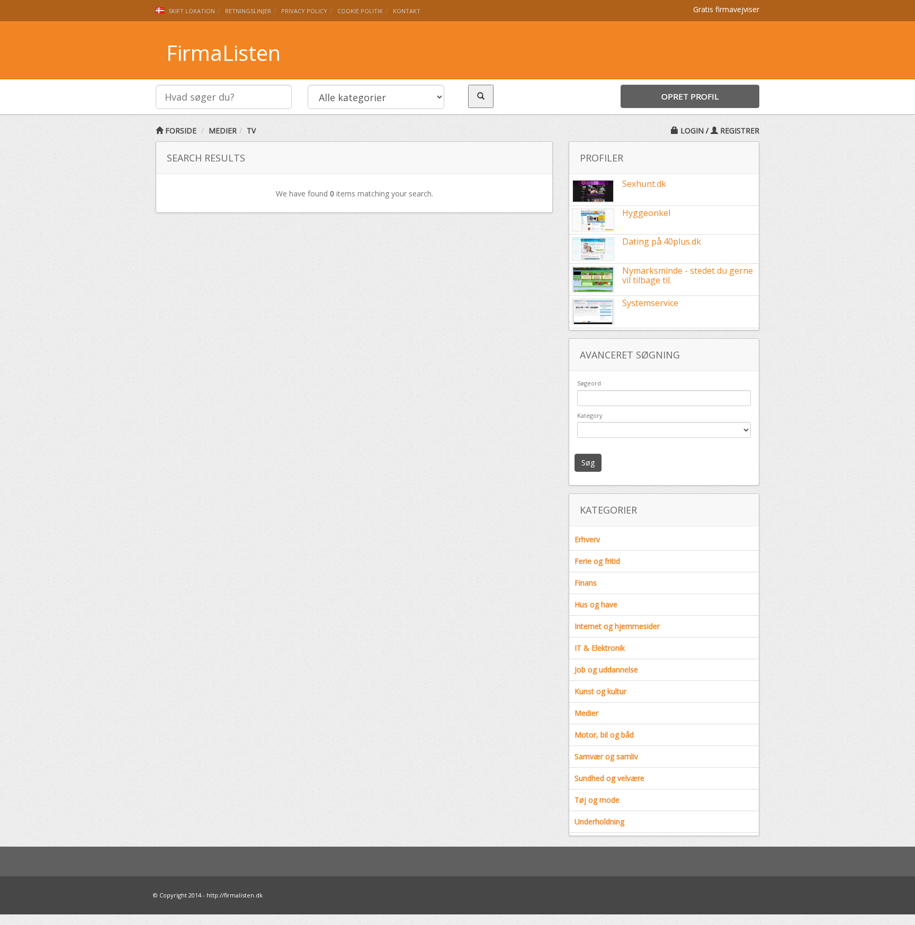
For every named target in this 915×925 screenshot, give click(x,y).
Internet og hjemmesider (617, 626)
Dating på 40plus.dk (661, 241)
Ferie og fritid (597, 561)
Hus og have (596, 604)
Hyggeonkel (646, 213)
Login (692, 130)
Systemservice (650, 303)
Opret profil (690, 96)
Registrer (738, 130)
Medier (223, 130)
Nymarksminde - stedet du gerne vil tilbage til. (687, 275)
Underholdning (599, 821)
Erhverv (587, 539)
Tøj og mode (597, 800)
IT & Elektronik (600, 648)
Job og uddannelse (606, 669)
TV (251, 130)
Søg (588, 462)
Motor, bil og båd (604, 735)
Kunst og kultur (600, 691)
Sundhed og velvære (609, 778)
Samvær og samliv (606, 756)
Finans (586, 583)
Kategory (590, 415)
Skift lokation (191, 11)
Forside (179, 130)
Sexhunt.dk (644, 184)
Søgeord (589, 383)
